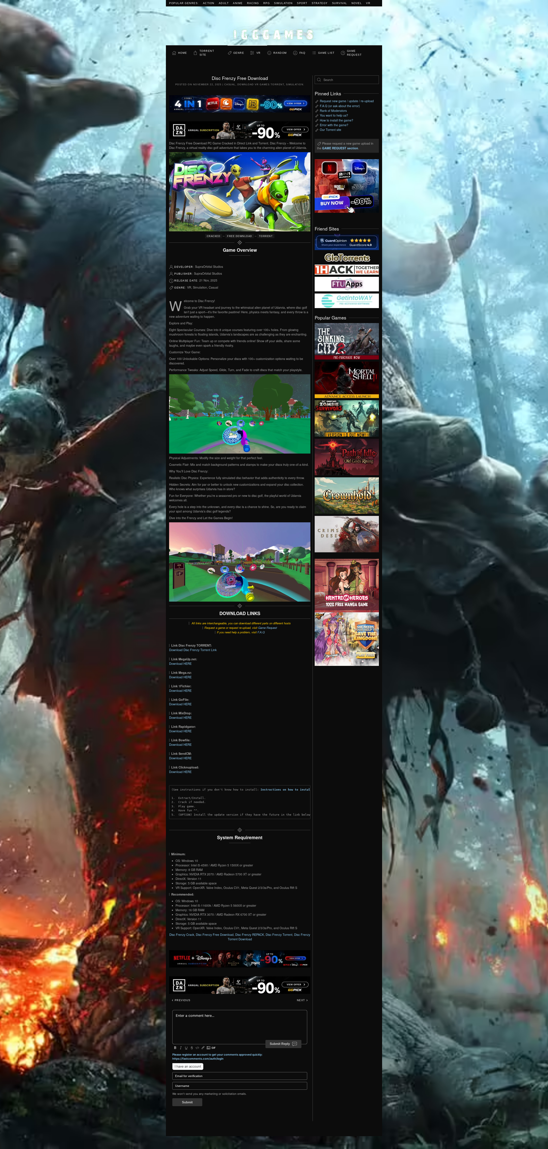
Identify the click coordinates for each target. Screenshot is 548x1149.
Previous (182, 1000)
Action (208, 3)
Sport (302, 3)
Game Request (267, 628)
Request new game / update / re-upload (347, 101)
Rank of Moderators (333, 110)
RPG (266, 3)
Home (182, 52)
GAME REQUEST (354, 52)
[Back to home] (274, 25)
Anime (238, 3)
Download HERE (180, 663)
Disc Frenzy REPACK (249, 934)
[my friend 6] (347, 284)
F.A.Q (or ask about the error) (340, 106)
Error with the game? (334, 125)
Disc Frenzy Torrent (279, 934)
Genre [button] (238, 52)
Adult (224, 3)
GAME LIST (326, 52)
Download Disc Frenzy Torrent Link (193, 650)
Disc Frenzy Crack (181, 934)
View (347, 340)
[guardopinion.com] (347, 242)
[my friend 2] (347, 257)
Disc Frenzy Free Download (215, 934)
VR (368, 3)
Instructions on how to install (286, 789)
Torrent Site (207, 52)
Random (280, 52)
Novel (356, 3)
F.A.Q (261, 632)
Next (301, 1000)
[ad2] (344, 585)
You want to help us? (334, 115)
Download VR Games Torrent (260, 84)
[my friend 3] (347, 269)
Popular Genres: (184, 3)
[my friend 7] (347, 300)
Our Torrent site (330, 129)
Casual (229, 84)
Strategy (320, 3)
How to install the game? (336, 120)
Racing (253, 3)
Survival (339, 3)
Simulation (283, 3)
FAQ (302, 52)
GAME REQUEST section (340, 148)
